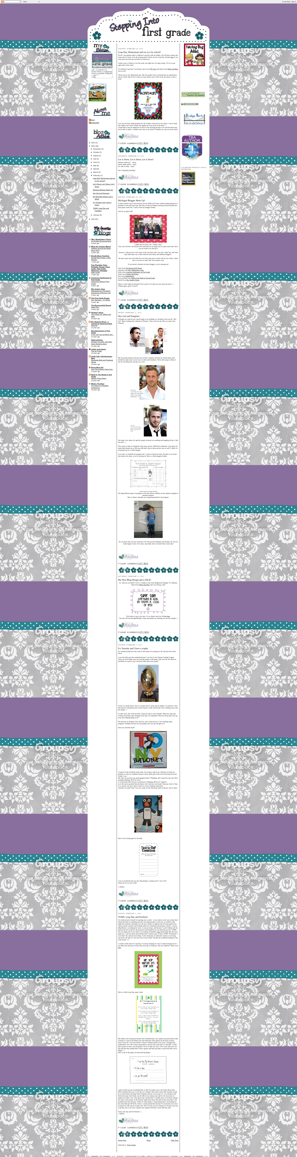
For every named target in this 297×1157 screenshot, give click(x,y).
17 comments (132, 632)
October (96, 152)
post (158, 932)
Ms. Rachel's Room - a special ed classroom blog (101, 323)
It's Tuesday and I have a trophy (133, 648)
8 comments (132, 300)
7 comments (132, 563)
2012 (93, 146)
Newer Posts (122, 1140)
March (95, 172)
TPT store (153, 69)
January (96, 215)
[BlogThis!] (140, 143)
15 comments (132, 184)
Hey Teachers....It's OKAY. (100, 300)
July (95, 159)
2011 (93, 219)
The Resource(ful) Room (134, 268)
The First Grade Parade (100, 298)
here (172, 57)
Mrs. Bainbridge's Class (136, 270)
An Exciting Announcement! (101, 241)
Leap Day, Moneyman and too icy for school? (139, 52)
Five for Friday (96, 351)
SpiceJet (94, 325)
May (95, 165)
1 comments (132, 900)
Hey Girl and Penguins (101, 193)
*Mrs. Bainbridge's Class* (101, 239)
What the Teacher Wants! (101, 247)
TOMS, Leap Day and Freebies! (133, 917)
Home (149, 1140)
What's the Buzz (172, 69)
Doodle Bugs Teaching (100, 256)
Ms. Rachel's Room (133, 280)
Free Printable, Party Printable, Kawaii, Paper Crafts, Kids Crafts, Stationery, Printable (100, 268)
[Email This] (138, 143)
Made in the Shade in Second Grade (143, 278)
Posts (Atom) (131, 1145)
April (95, 169)
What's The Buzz (97, 384)
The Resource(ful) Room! (101, 305)
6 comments (132, 143)
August (96, 155)
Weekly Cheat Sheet (98, 378)
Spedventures (129, 276)
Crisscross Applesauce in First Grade (138, 272)
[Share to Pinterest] (147, 143)
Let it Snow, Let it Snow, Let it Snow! (136, 159)
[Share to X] (143, 143)
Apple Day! (95, 307)
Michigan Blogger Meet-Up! (103, 190)
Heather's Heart (97, 313)
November (97, 149)
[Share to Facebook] (145, 143)
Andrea (92, 120)
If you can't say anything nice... (102, 335)
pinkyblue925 (94, 123)
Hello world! (95, 272)
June (95, 162)
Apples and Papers (132, 274)
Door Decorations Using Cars (102, 369)
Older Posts (174, 1140)
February (96, 175)
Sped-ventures (97, 340)
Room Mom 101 (97, 367)
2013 (93, 143)
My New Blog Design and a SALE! (134, 579)
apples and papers (98, 349)
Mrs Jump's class (98, 289)
